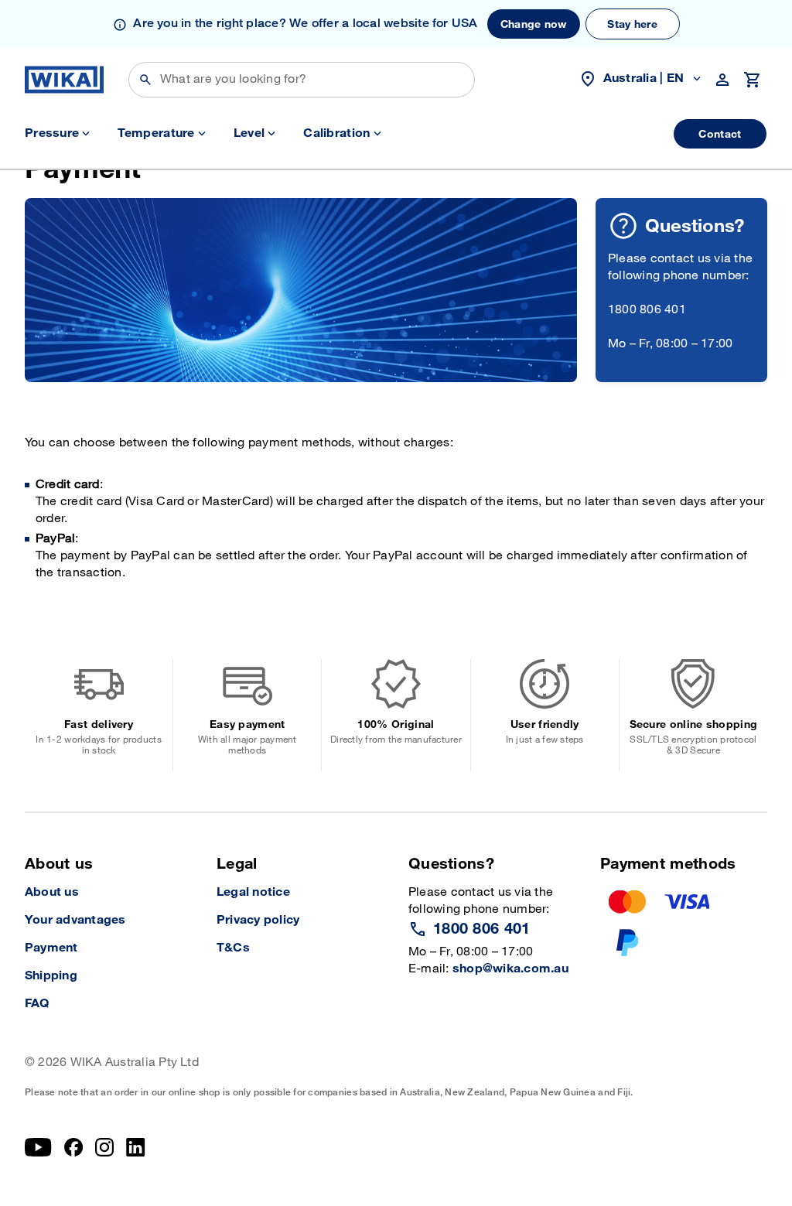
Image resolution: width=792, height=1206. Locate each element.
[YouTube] (38, 1147)
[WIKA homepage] (64, 79)
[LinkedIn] (135, 1147)
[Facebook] (74, 1147)
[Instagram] (104, 1147)
